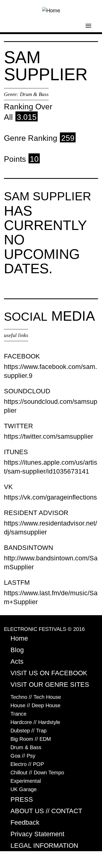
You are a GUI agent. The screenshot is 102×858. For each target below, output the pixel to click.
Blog (17, 649)
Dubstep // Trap (28, 730)
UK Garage (23, 789)
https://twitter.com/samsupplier (48, 436)
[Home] (51, 10)
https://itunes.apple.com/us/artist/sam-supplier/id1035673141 (50, 467)
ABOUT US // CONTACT (46, 810)
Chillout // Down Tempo (37, 772)
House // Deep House (35, 705)
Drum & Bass (34, 94)
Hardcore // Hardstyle (35, 722)
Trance (18, 714)
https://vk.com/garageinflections (50, 497)
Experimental (25, 781)
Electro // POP (27, 764)
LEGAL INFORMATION (44, 845)
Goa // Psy (22, 756)
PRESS (21, 799)
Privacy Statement (37, 834)
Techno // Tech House (35, 697)
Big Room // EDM (30, 739)
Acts (17, 661)
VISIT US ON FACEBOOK (48, 673)
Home (19, 638)
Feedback (24, 822)
